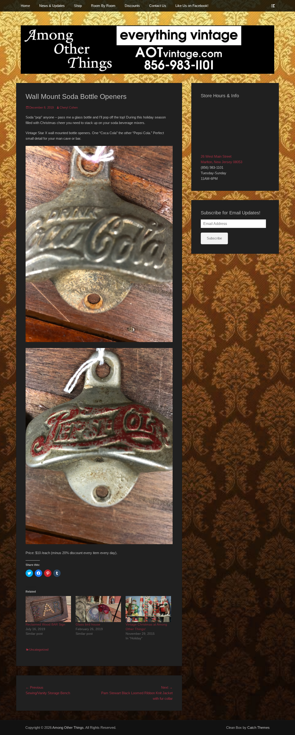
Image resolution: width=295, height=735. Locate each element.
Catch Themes (258, 727)
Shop (78, 6)
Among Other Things (68, 727)
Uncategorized (38, 649)
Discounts (132, 6)
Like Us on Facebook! (191, 6)
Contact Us (157, 6)
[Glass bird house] (98, 609)
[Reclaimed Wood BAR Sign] (48, 609)
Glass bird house (88, 624)
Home (25, 6)
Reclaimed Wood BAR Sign (45, 624)
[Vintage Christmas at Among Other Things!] (148, 609)
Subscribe (214, 238)
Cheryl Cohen (69, 107)
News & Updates (52, 6)
